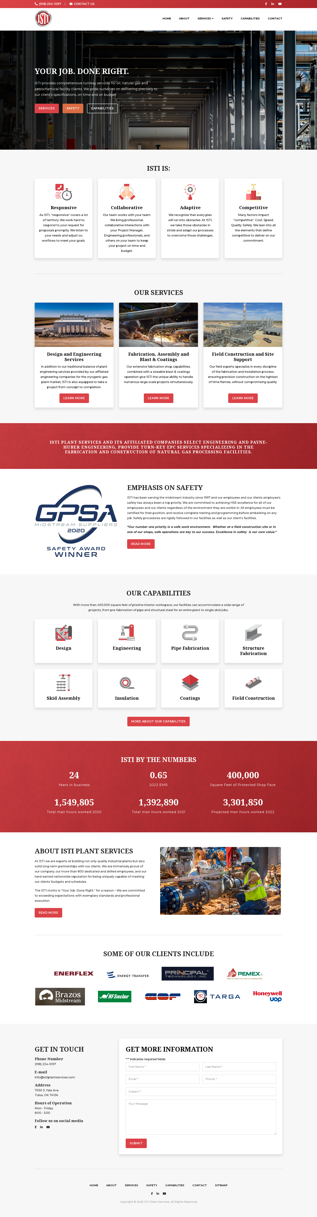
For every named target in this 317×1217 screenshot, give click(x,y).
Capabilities (102, 108)
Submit (136, 1143)
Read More (141, 544)
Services (47, 108)
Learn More (74, 398)
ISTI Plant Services (43, 18)
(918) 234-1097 (45, 1064)
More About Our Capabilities (158, 721)
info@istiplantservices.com (55, 1077)
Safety (73, 108)
